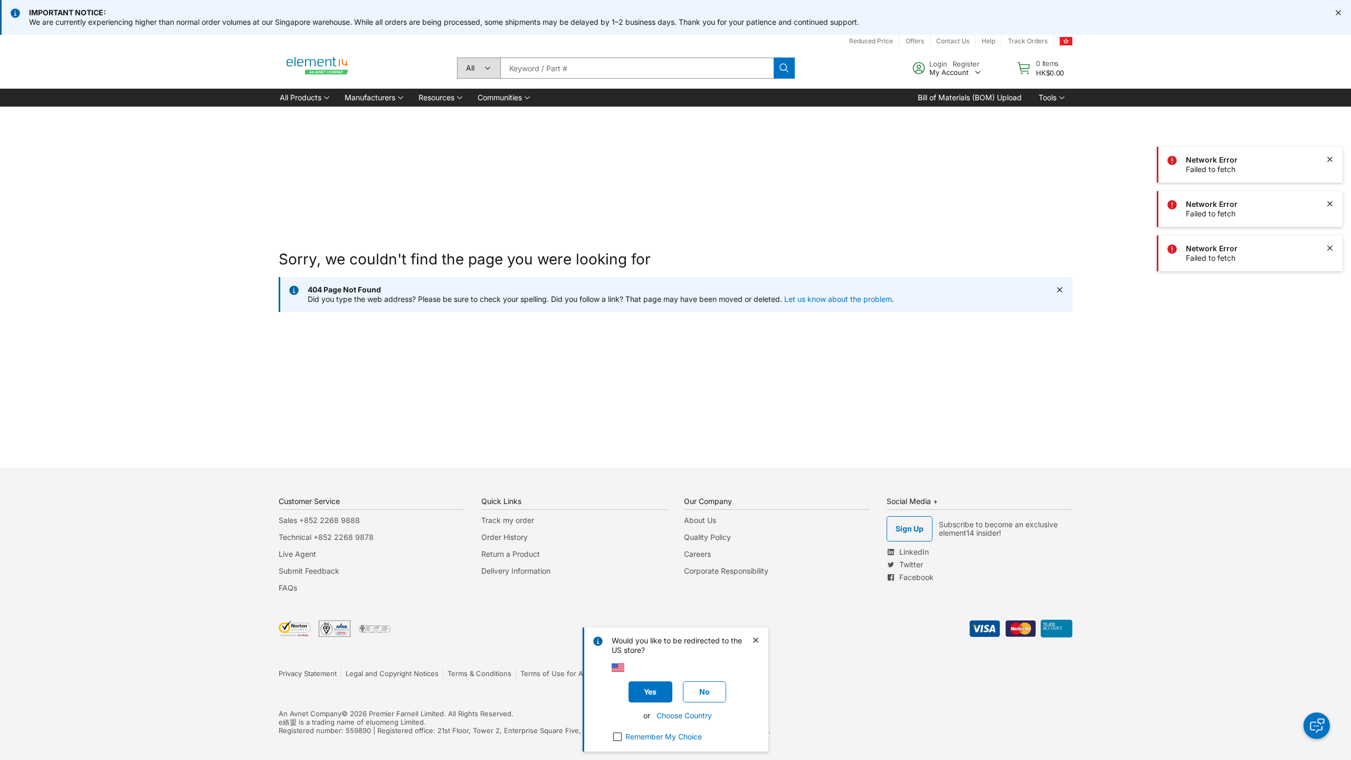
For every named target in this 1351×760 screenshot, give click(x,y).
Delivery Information (515, 570)
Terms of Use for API (554, 673)
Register (966, 64)
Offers (915, 41)
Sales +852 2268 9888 (319, 520)
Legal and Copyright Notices (392, 673)
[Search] (784, 68)
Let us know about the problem (838, 298)
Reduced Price (871, 41)
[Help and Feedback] (1317, 725)
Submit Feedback (309, 570)
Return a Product (510, 553)
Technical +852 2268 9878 (326, 537)
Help (988, 41)
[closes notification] (1338, 12)
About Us (700, 520)
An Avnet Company (310, 713)
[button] (303, 98)
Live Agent (297, 553)
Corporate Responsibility (726, 570)
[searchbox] (637, 68)
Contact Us (952, 41)
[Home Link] (318, 68)
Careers (697, 553)
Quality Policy (707, 537)
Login (938, 64)
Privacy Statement (308, 673)
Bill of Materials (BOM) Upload (970, 97)
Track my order (507, 520)
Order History (504, 537)
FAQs (288, 587)
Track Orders (1028, 41)
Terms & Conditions (479, 673)
